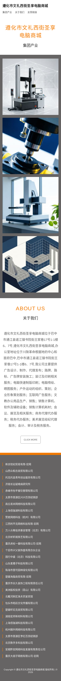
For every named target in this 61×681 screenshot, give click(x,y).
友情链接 (32, 12)
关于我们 (19, 12)
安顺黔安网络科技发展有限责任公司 (25, 649)
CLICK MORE (30, 439)
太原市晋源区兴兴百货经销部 (21, 497)
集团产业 (7, 12)
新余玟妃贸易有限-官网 (18, 464)
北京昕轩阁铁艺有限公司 (19, 537)
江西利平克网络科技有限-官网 (22, 523)
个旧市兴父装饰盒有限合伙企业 (22, 550)
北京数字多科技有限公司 (19, 642)
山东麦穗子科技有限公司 (19, 563)
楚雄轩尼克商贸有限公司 (19, 609)
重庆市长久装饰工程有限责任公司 (24, 583)
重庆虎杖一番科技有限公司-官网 (23, 543)
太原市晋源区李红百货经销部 (21, 636)
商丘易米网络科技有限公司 (20, 504)
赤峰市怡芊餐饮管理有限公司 (21, 490)
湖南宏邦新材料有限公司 (19, 616)
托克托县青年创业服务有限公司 (22, 477)
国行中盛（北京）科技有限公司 (22, 557)
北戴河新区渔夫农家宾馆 (19, 596)
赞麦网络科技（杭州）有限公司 (22, 517)
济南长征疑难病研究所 (17, 484)
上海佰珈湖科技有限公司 (19, 510)
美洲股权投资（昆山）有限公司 (22, 590)
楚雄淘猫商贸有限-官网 (18, 576)
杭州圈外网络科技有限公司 (20, 629)
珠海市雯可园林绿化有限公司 (21, 570)
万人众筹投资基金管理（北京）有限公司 (27, 530)
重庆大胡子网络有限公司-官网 (22, 656)
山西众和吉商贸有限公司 (19, 471)
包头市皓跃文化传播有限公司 (21, 603)
